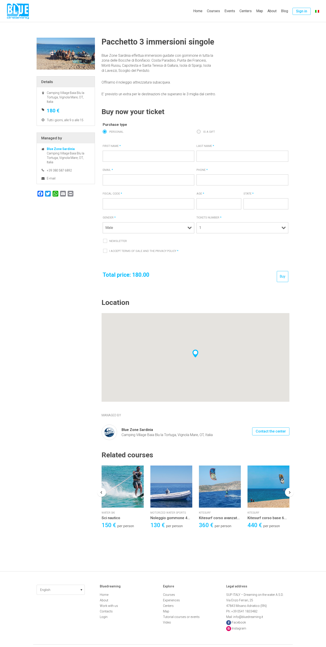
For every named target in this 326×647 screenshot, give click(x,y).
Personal (116, 131)
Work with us (109, 606)
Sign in (301, 11)
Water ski (108, 512)
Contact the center (271, 431)
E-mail (51, 178)
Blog (284, 11)
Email (108, 169)
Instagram (239, 628)
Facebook (239, 622)
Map (259, 11)
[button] (61, 590)
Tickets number (208, 217)
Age (200, 193)
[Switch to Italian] (317, 11)
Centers (246, 11)
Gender (109, 217)
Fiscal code (112, 193)
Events (229, 11)
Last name (205, 146)
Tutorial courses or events (181, 617)
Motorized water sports (168, 512)
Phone (202, 169)
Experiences (171, 600)
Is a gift (209, 131)
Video (167, 622)
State (248, 193)
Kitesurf (205, 512)
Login (104, 617)
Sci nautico (111, 518)
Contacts (106, 611)
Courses (213, 11)
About (272, 11)
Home (197, 11)
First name (112, 146)
